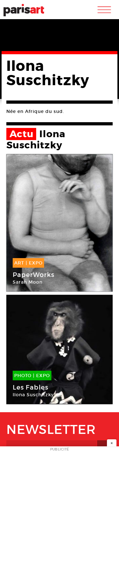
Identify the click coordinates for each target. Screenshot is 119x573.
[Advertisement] (59, 511)
